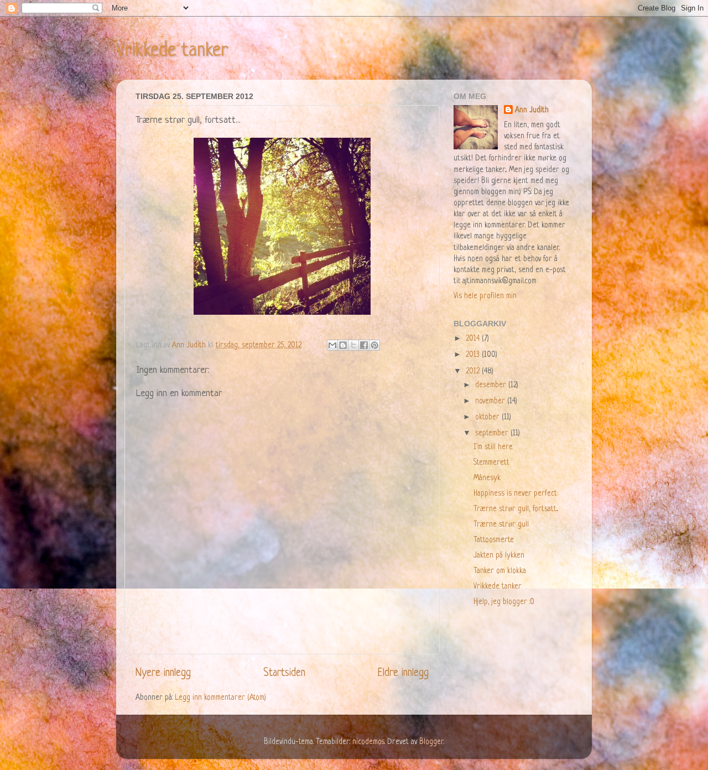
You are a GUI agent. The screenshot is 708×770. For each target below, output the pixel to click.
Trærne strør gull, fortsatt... (515, 509)
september (493, 433)
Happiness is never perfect (515, 494)
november (491, 401)
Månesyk (487, 478)
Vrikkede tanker (172, 50)
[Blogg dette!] (342, 345)
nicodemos (368, 742)
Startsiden (284, 673)
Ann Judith (532, 110)
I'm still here (493, 447)
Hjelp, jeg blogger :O (503, 602)
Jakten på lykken (498, 556)
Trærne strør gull (501, 525)
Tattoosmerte (493, 540)
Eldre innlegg (403, 673)
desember (491, 385)
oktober (488, 417)
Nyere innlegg (163, 673)
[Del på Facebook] (363, 345)
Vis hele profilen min (485, 296)
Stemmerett (491, 463)
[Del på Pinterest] (374, 345)
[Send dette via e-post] (332, 345)
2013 (474, 355)
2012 (474, 371)
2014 (474, 339)
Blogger (431, 742)
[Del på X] (353, 345)
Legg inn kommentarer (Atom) (220, 698)
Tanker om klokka (499, 571)
